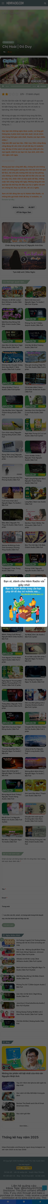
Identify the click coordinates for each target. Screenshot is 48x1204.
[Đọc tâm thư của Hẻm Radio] (24, 623)
